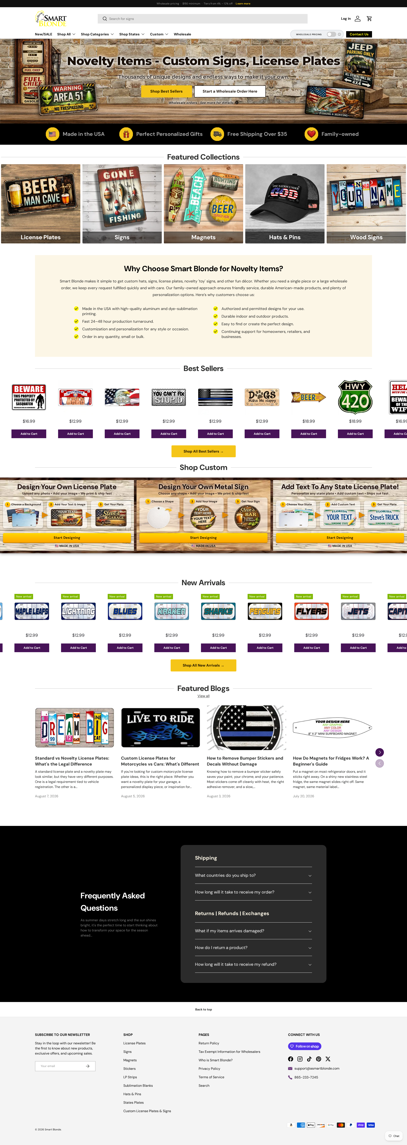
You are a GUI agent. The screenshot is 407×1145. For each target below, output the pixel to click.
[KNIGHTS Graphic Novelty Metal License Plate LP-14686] (381, 611)
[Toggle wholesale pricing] (331, 34)
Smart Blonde (53, 1129)
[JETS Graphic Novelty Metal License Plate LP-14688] (287, 611)
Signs (127, 1051)
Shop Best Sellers (166, 91)
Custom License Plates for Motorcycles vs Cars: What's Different (160, 761)
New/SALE (43, 34)
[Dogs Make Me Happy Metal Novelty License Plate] (191, 397)
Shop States (129, 34)
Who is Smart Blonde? (216, 1060)
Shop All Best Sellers (204, 451)
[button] (369, 18)
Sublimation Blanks (138, 1085)
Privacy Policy (209, 1068)
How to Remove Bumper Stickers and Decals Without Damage (245, 761)
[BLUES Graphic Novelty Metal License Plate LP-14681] (54, 611)
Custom (156, 34)
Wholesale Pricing (309, 34)
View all (204, 696)
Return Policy (209, 1043)
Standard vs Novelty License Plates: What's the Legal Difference (72, 761)
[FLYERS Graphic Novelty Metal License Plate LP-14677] (241, 611)
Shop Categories (95, 34)
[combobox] (203, 19)
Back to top (203, 1009)
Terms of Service (211, 1077)
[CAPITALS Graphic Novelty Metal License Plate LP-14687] (334, 611)
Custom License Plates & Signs (147, 1111)
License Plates (134, 1043)
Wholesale (182, 34)
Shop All (64, 34)
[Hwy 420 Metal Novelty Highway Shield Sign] (284, 397)
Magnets (130, 1060)
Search (204, 1085)
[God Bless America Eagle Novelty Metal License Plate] (51, 397)
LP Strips (130, 1077)
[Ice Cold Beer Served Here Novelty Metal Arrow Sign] (238, 397)
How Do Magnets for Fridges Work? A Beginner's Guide (331, 761)
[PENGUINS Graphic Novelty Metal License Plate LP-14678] (194, 611)
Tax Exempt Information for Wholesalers (229, 1051)
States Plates (133, 1102)
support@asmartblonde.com (316, 1068)
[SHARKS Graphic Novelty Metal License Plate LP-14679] (147, 611)
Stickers (129, 1068)
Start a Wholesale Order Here (230, 91)
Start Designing (67, 537)
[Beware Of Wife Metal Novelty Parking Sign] (331, 397)
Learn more (243, 3)
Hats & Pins (132, 1094)
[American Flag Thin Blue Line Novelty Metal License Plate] (144, 397)
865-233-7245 (306, 1077)
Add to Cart (51, 434)
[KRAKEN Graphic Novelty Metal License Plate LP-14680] (101, 611)
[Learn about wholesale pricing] (339, 34)
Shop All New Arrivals (203, 665)
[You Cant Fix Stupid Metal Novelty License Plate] (98, 397)
